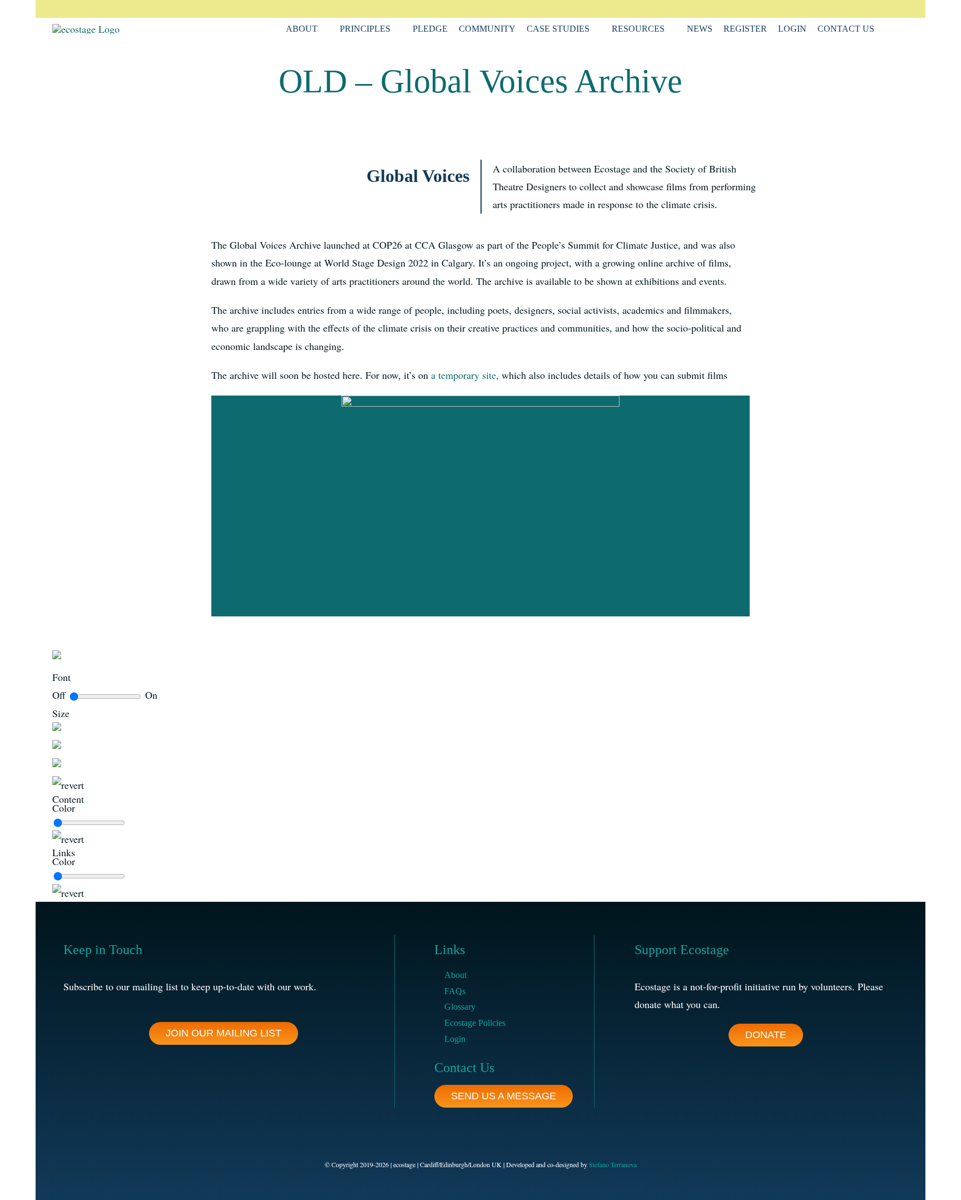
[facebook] (817, 8)
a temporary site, (465, 375)
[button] (888, 29)
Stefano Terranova (613, 1164)
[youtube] (888, 8)
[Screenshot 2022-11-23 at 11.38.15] (480, 400)
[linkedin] (871, 8)
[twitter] (835, 8)
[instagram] (853, 8)
